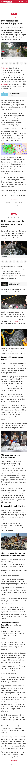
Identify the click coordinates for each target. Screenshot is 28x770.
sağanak (4, 84)
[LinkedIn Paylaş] (14, 63)
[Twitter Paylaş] (10, 63)
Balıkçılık (11, 764)
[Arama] (26, 2)
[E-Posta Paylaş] (25, 63)
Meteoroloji (5, 68)
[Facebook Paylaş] (6, 63)
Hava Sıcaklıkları (19, 202)
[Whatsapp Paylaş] (21, 63)
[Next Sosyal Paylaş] (2, 63)
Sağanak (18, 205)
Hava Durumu (8, 202)
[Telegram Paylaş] (17, 63)
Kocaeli (17, 764)
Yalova (15, 276)
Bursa (16, 321)
